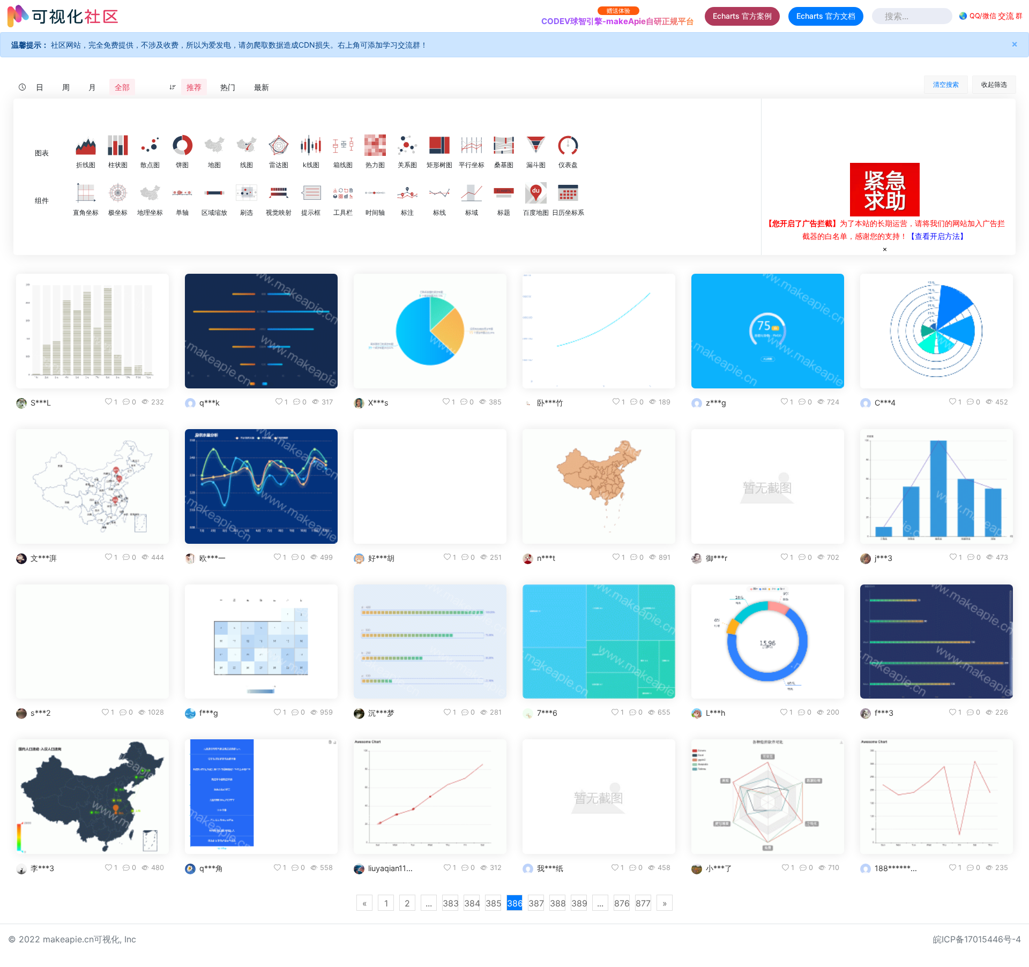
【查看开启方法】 (937, 236)
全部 (122, 87)
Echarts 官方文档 (825, 15)
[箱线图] (343, 145)
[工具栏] (343, 193)
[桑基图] (503, 145)
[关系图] (407, 145)
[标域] (471, 193)
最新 (261, 87)
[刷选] (246, 193)
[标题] (503, 193)
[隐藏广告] (884, 248)
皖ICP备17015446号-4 (977, 939)
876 (622, 903)
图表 (42, 153)
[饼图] (182, 145)
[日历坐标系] (568, 193)
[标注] (407, 193)
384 (472, 903)
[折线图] (85, 145)
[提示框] (311, 193)
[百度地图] (536, 193)
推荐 (194, 87)
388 (557, 903)
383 (450, 903)
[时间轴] (375, 193)
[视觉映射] (278, 193)
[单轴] (182, 193)
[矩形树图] (439, 145)
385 (493, 903)
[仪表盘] (568, 145)
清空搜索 (946, 84)
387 (536, 903)
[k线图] (311, 145)
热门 (227, 87)
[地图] (214, 145)
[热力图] (375, 145)
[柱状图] (118, 145)
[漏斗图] (536, 145)
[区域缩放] (214, 193)
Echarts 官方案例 (742, 15)
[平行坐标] (471, 145)
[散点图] (150, 145)
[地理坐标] (150, 193)
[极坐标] (118, 193)
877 (643, 903)
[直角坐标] (85, 193)
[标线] (439, 193)
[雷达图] (278, 145)
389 (579, 903)
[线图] (246, 145)
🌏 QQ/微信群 (991, 15)
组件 (42, 201)
